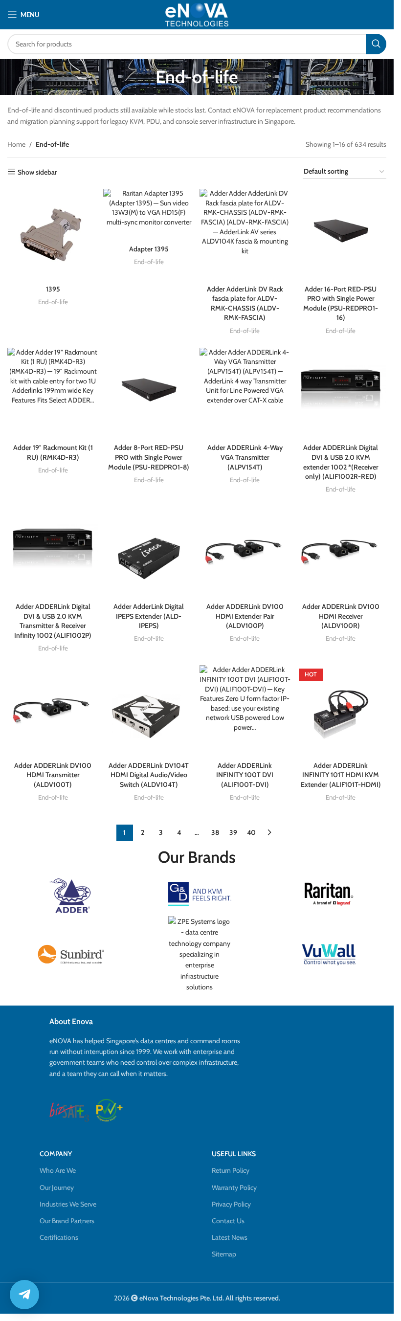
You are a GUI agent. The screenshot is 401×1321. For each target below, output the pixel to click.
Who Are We (58, 1170)
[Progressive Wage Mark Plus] (109, 1110)
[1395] (52, 234)
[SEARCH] (376, 44)
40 (251, 832)
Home (16, 144)
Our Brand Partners (67, 1220)
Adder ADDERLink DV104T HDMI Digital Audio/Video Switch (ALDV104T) (149, 775)
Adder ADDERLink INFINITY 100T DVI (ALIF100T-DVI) (244, 775)
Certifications (59, 1237)
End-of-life (53, 302)
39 (233, 832)
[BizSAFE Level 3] (69, 1110)
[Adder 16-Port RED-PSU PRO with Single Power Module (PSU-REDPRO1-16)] (340, 234)
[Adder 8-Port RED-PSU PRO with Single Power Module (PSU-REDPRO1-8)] (148, 393)
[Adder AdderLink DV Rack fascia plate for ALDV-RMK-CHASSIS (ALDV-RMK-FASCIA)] (245, 234)
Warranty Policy (234, 1187)
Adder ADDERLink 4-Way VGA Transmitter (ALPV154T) (245, 457)
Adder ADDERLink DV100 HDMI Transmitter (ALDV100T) (52, 775)
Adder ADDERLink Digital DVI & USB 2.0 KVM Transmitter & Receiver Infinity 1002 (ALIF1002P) (52, 621)
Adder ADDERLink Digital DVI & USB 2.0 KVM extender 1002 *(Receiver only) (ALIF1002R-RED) (341, 462)
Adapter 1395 (149, 249)
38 (215, 832)
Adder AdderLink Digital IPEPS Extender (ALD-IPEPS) (148, 616)
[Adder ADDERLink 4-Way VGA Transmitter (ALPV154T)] (245, 393)
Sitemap (224, 1254)
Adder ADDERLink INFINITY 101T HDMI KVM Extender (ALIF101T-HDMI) (341, 775)
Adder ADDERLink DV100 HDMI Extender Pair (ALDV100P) (245, 616)
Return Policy (230, 1170)
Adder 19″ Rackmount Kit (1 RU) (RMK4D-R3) (53, 452)
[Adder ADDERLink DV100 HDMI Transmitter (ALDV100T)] (52, 710)
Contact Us (228, 1220)
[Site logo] (197, 14)
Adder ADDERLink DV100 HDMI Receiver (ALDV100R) (340, 616)
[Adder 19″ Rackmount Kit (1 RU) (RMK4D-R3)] (52, 393)
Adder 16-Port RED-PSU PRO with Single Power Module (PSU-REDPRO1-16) (340, 303)
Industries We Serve (68, 1204)
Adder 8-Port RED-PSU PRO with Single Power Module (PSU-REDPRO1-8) (148, 457)
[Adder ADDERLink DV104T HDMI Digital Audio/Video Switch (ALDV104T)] (148, 710)
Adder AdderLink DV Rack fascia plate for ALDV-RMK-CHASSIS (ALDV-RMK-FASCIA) (245, 303)
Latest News (229, 1237)
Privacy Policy (231, 1204)
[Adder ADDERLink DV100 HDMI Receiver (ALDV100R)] (340, 552)
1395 (53, 289)
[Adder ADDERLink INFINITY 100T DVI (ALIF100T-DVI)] (245, 710)
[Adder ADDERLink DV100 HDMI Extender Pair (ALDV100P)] (245, 552)
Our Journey (57, 1187)
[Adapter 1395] (148, 214)
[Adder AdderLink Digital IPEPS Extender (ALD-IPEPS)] (148, 552)
